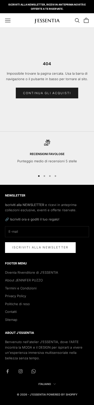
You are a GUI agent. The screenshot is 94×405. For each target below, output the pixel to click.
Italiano (44, 384)
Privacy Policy (15, 296)
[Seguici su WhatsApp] (33, 371)
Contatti (11, 312)
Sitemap (11, 320)
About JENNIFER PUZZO (24, 280)
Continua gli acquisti (47, 93)
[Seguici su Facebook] (7, 371)
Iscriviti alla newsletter (40, 247)
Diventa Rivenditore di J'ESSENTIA (31, 272)
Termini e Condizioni (21, 288)
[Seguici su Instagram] (20, 371)
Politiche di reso (17, 304)
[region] (47, 153)
